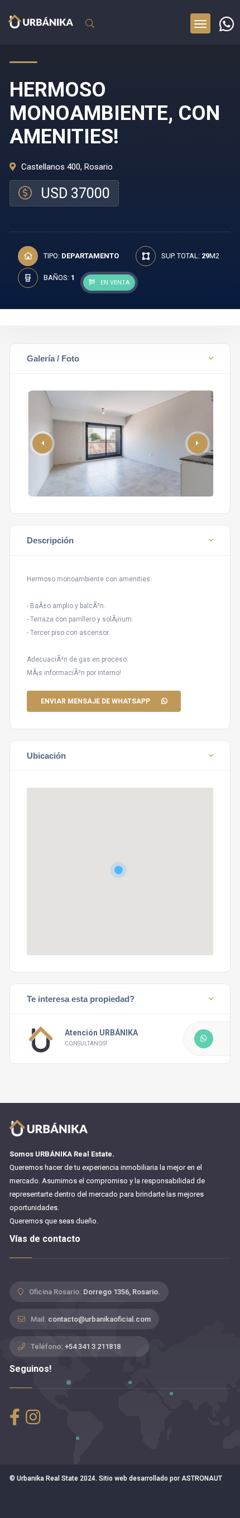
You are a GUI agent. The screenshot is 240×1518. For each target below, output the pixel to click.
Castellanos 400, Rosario (66, 167)
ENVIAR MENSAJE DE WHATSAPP (95, 701)
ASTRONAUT (201, 1478)
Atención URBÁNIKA (101, 1032)
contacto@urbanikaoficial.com (99, 1319)
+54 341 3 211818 (93, 1346)
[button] (198, 443)
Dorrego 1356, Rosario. (121, 1292)
